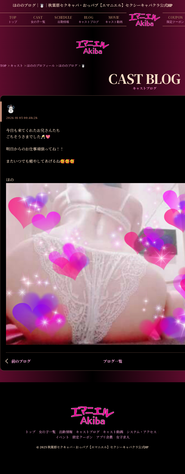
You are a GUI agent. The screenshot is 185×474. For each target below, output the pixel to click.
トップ (12, 19)
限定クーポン (83, 437)
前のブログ (21, 361)
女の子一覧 (38, 19)
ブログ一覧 (112, 361)
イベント (62, 437)
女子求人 (123, 437)
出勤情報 (63, 19)
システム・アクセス (141, 432)
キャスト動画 (114, 19)
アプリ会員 (104, 437)
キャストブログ (89, 19)
